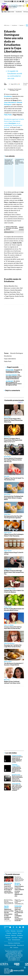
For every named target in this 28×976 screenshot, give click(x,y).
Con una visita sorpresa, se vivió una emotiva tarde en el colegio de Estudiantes (13, 376)
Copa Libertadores (10, 102)
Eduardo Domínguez (16, 353)
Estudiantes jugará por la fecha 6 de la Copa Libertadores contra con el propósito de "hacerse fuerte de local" (14, 123)
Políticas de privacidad (10, 945)
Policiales (3, 11)
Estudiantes (19, 11)
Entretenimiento (16, 939)
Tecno (9, 939)
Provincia (9, 933)
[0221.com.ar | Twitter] (17, 1)
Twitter (16, 927)
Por (5, 84)
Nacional (14, 933)
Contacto (15, 947)
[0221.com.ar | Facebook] (15, 1)
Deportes (21, 25)
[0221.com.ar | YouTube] (20, 1)
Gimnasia (8, 937)
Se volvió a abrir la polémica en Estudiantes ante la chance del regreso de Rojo (14, 383)
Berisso (20, 933)
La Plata (7, 931)
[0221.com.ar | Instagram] (12, 1)
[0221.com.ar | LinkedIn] (23, 1)
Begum (20, 937)
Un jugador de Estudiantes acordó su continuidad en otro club (14, 371)
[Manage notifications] (25, 967)
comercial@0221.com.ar (14, 960)
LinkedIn (23, 927)
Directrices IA (20, 945)
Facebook (13, 927)
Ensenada (7, 935)
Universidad (11, 11)
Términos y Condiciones (14, 943)
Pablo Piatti (7, 115)
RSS (11, 947)
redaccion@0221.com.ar (14, 958)
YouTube (20, 927)
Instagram (10, 927)
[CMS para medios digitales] (17, 970)
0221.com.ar (6, 25)
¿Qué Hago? (14, 937)
